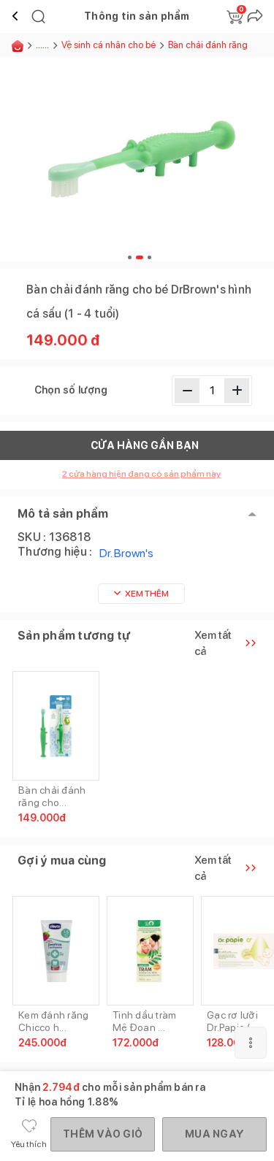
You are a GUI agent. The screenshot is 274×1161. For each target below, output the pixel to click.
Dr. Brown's (126, 553)
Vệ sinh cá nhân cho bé (108, 44)
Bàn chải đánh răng (208, 44)
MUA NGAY (214, 1134)
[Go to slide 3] (147, 257)
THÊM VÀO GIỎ (102, 1134)
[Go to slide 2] (138, 257)
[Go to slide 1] (130, 257)
